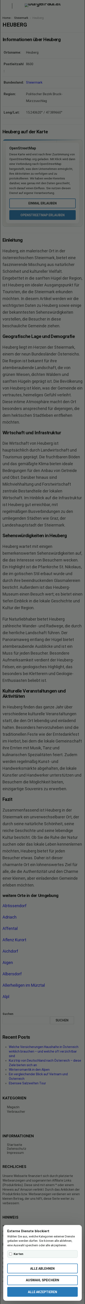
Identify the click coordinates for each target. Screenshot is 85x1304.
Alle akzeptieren (42, 1292)
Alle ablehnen (42, 1268)
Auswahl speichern (42, 1280)
